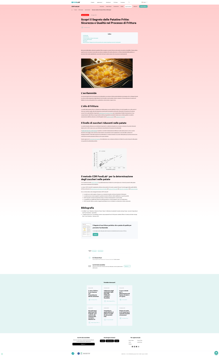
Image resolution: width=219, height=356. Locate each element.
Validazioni (135, 6)
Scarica (95, 234)
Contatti (102, 340)
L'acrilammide (85, 35)
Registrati (83, 344)
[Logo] (76, 2)
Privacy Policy (139, 340)
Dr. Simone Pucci (87, 27)
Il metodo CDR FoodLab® (87, 39)
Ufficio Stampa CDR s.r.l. (111, 301)
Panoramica (102, 6)
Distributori (108, 2)
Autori (130, 342)
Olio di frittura (100, 250)
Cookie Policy (139, 342)
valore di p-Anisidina (123, 189)
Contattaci (123, 2)
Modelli (122, 6)
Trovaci (116, 340)
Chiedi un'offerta (143, 6)
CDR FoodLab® (76, 6)
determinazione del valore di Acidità (99, 189)
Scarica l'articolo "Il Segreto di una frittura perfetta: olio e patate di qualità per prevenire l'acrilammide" (102, 42)
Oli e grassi (94, 250)
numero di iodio (134, 189)
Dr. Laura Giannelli (110, 319)
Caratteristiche (116, 6)
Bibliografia (85, 40)
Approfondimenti (128, 6)
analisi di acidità (109, 116)
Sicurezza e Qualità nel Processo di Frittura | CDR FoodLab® (101, 9)
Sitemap (130, 344)
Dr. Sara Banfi (124, 299)
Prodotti (92, 2)
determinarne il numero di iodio (106, 113)
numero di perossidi (120, 116)
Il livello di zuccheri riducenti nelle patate (90, 38)
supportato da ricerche (95, 139)
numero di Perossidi (113, 189)
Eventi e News (131, 340)
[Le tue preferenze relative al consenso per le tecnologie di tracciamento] (2, 354)
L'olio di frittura (86, 36)
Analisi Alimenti (108, 6)
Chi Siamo (116, 2)
